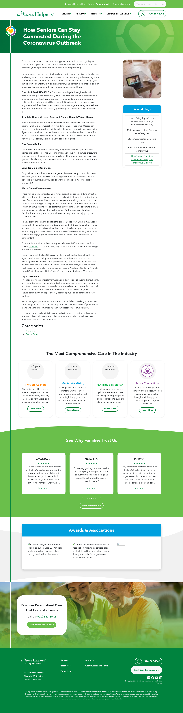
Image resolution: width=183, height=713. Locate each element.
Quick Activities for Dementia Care (142, 140)
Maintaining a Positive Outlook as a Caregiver (142, 131)
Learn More (36, 408)
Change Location (121, 4)
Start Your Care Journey (41, 624)
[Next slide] (100, 498)
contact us (33, 246)
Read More (43, 488)
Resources (96, 14)
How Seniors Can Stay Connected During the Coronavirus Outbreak (142, 159)
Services (66, 14)
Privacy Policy (37, 679)
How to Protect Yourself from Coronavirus (142, 149)
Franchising (66, 671)
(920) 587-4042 (46, 616)
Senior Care (32, 334)
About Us (80, 14)
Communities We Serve (118, 14)
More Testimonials (91, 505)
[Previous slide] (83, 498)
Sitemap (27, 679)
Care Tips (30, 331)
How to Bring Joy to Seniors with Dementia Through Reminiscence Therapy (142, 121)
